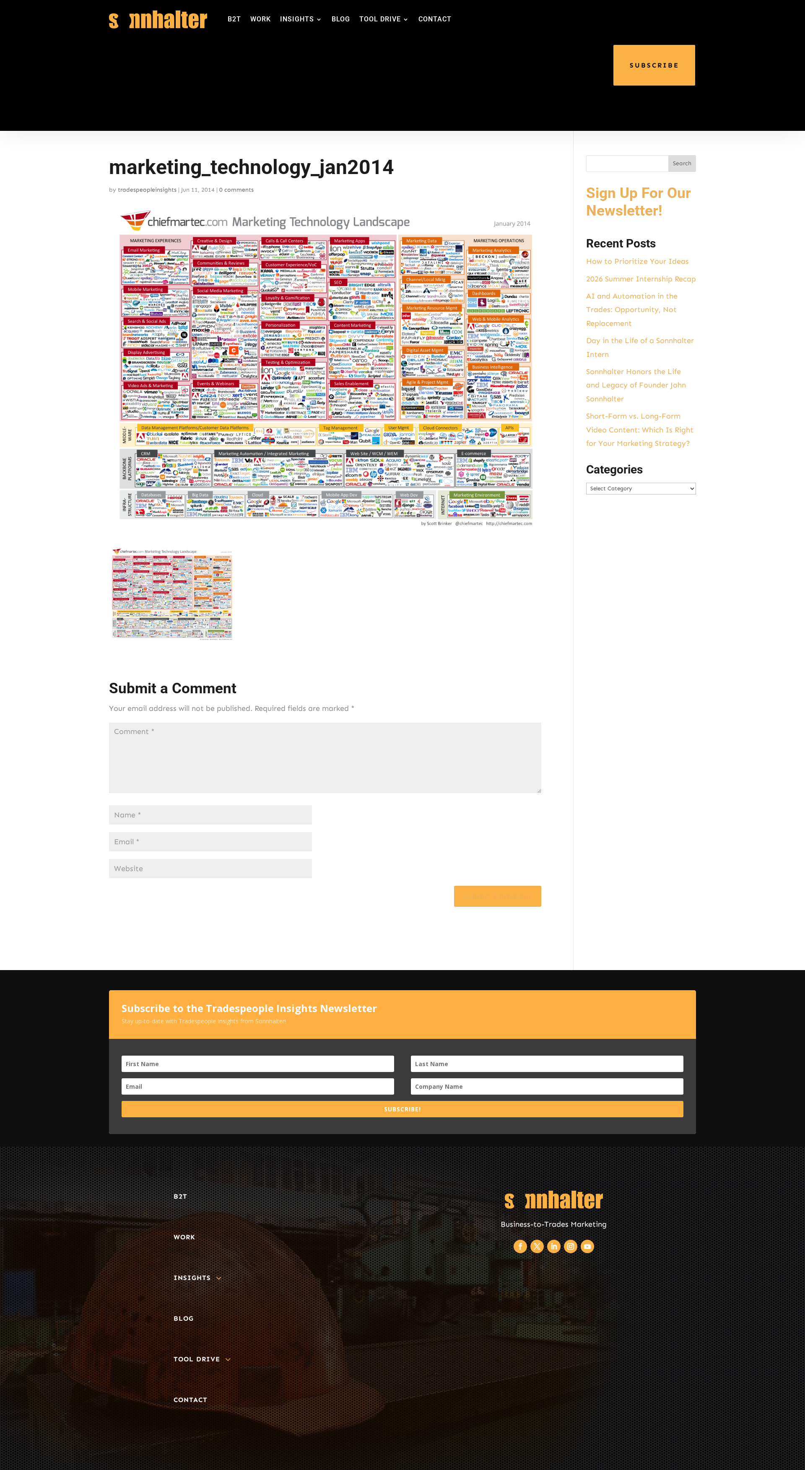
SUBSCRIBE (654, 65)
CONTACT (435, 19)
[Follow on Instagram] (570, 1246)
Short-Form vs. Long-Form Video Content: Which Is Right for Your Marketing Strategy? (639, 429)
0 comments (236, 189)
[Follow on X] (537, 1246)
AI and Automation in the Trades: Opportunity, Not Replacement (632, 309)
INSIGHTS (297, 19)
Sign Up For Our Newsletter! (638, 202)
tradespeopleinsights (147, 189)
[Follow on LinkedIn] (554, 1246)
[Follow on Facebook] (520, 1246)
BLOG (341, 19)
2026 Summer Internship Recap (641, 279)
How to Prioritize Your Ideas (637, 261)
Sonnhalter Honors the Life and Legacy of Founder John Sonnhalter (636, 385)
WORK (260, 19)
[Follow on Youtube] (587, 1246)
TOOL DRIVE (380, 19)
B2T (234, 19)
